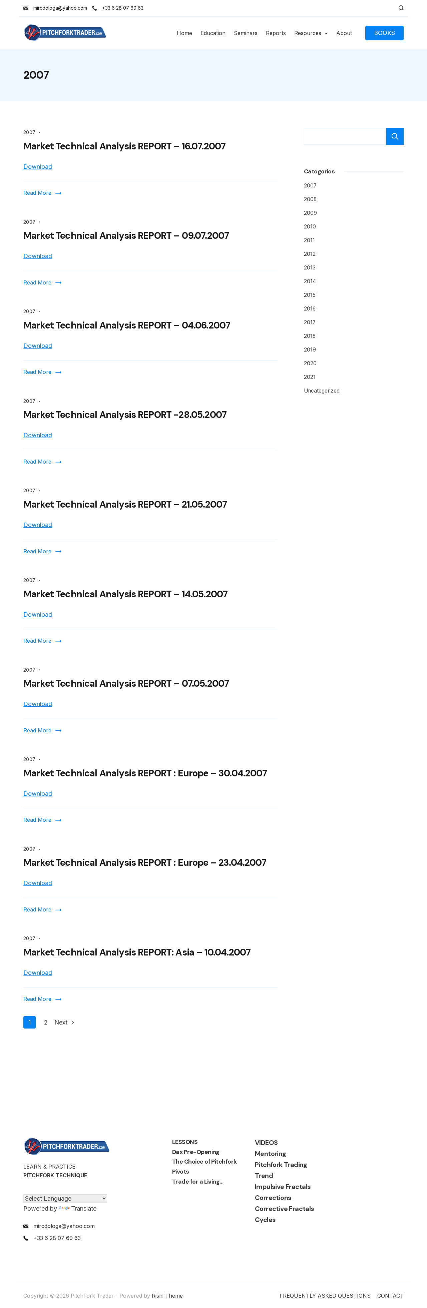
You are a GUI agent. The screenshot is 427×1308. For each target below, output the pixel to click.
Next (61, 1022)
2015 (310, 295)
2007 (29, 132)
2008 (310, 199)
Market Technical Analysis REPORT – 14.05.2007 (125, 594)
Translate (83, 1208)
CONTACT (390, 1295)
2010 (310, 226)
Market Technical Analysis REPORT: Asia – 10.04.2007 (137, 952)
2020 (310, 363)
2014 (310, 281)
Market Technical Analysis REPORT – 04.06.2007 (126, 325)
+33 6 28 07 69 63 (122, 8)
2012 (310, 254)
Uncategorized (322, 391)
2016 (310, 308)
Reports (276, 33)
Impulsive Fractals (283, 1186)
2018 (310, 336)
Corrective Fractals (284, 1208)
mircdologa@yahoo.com (60, 8)
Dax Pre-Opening (196, 1152)
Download (37, 166)
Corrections (273, 1197)
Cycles (265, 1219)
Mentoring (270, 1153)
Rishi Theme (167, 1295)
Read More (37, 192)
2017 (310, 322)
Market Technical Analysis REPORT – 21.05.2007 (125, 504)
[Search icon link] (399, 8)
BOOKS (384, 32)
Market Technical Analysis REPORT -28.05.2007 (125, 415)
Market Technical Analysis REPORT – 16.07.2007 (124, 146)
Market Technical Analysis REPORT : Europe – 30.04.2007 (145, 773)
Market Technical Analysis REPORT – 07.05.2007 (126, 683)
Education (213, 33)
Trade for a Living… (198, 1182)
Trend (264, 1175)
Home (184, 33)
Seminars (246, 33)
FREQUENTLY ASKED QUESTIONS (325, 1295)
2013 (310, 267)
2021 (310, 377)
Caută (395, 136)
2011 (309, 240)
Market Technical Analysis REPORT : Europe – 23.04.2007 (145, 862)
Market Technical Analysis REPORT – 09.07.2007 (126, 235)
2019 (310, 350)
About (344, 33)
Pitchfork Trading (281, 1164)
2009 (310, 213)
